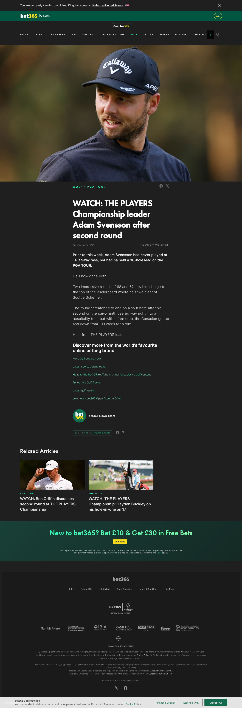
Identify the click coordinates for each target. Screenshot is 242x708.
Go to (116, 26)
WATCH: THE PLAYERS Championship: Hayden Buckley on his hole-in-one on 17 (120, 504)
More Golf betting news (87, 358)
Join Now (120, 541)
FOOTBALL (89, 34)
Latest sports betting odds (89, 366)
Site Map (169, 589)
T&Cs (159, 552)
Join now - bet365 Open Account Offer (97, 398)
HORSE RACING (113, 34)
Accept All (216, 702)
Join (218, 16)
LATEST (39, 34)
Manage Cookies (166, 702)
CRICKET (149, 34)
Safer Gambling (124, 589)
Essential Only (191, 702)
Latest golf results (84, 390)
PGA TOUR (96, 187)
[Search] (218, 34)
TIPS (74, 34)
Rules (71, 589)
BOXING (180, 34)
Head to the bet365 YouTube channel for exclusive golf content (112, 374)
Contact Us (86, 589)
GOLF (134, 34)
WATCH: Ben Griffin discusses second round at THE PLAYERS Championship (48, 504)
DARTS (165, 34)
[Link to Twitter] (167, 188)
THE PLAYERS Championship (92, 433)
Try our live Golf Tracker (87, 382)
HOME (24, 34)
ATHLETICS (199, 34)
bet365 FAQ (104, 589)
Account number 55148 (160, 670)
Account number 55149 (161, 674)
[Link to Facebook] (161, 188)
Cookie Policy (133, 704)
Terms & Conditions (148, 589)
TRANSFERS (57, 34)
